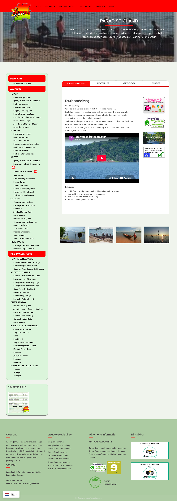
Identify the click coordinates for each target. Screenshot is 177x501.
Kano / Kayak (19, 182)
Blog (38, 6)
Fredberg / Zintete (21, 292)
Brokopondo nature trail (23, 154)
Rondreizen (100, 6)
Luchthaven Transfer (22, 83)
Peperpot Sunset (20, 150)
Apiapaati (17, 352)
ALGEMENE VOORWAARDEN (100, 442)
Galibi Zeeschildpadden (58, 455)
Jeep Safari (18, 175)
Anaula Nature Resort (22, 329)
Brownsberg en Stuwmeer (24, 279)
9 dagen (16, 369)
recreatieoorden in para (118, 64)
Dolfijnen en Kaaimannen (24, 147)
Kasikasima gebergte (22, 295)
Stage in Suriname (56, 442)
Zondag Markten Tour (22, 212)
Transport (16, 78)
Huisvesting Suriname (57, 452)
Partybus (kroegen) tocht (24, 188)
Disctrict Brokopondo (22, 232)
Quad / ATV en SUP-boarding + (26, 100)
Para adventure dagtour (23, 114)
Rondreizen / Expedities (24, 365)
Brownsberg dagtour (22, 97)
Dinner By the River (21, 225)
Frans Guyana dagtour (22, 120)
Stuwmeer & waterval (22, 171)
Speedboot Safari (20, 185)
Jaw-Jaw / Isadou (20, 355)
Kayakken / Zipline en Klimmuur (27, 117)
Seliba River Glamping (23, 315)
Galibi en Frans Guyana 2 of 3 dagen (28, 269)
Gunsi (15, 336)
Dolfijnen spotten (20, 104)
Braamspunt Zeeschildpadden (26, 144)
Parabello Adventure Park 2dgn (26, 262)
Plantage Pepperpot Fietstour (26, 245)
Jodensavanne (19, 235)
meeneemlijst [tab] (102, 83)
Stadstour (17, 208)
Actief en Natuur (21, 272)
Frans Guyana (19, 215)
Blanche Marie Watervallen (59, 468)
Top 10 (14, 94)
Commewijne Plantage (23, 202)
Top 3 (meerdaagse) (22, 259)
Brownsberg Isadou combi (24, 345)
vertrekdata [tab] (129, 83)
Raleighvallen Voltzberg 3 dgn (26, 282)
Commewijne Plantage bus (25, 222)
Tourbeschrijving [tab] (75, 83)
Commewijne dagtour (22, 107)
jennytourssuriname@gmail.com (25, 483)
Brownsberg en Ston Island (25, 265)
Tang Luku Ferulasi (21, 332)
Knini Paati (18, 339)
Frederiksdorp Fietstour (23, 248)
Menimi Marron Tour (22, 349)
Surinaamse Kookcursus (23, 195)
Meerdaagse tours (66, 6)
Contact (112, 6)
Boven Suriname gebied (24, 325)
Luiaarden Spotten (21, 140)
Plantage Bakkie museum (24, 205)
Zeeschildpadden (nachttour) (25, 124)
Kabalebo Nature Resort (23, 299)
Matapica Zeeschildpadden (59, 448)
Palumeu (17, 359)
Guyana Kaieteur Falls (22, 319)
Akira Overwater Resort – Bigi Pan (28, 309)
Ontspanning (18, 302)
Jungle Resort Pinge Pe (23, 342)
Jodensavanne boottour (23, 238)
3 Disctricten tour (20, 228)
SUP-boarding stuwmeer (24, 178)
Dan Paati (17, 362)
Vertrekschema (86, 6)
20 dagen (17, 375)
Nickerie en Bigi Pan (22, 218)
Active (14, 157)
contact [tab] (156, 83)
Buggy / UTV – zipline (22, 110)
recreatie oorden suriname (73, 64)
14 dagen (17, 372)
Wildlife (15, 130)
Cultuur (15, 198)
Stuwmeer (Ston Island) (23, 192)
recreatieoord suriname (96, 64)
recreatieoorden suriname (123, 66)
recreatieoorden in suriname (141, 64)
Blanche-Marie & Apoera (23, 312)
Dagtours (49, 6)
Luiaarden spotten (21, 127)
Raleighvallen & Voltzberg (59, 445)
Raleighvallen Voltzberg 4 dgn (26, 285)
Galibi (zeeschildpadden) (24, 289)
